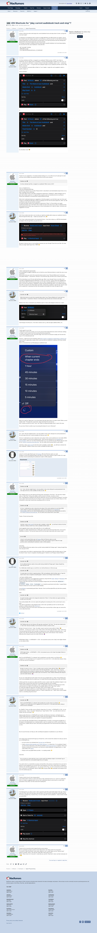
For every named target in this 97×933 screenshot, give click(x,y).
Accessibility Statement (18, 920)
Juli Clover (9, 894)
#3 (66, 173)
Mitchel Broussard (10, 899)
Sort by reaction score (24, 25)
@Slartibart (37, 606)
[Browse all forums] (86, 11)
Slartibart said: (23, 181)
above (32, 748)
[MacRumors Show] (76, 3)
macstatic (10, 25)
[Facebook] (78, 3)
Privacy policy (9, 920)
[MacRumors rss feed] (87, 3)
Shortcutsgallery (22, 440)
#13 (66, 646)
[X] (83, 3)
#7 (66, 327)
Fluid (7, 923)
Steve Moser (9, 913)
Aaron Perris (50, 913)
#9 (66, 451)
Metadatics (62, 578)
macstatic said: (23, 294)
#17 (66, 845)
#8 (66, 431)
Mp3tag (56, 578)
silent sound (30, 444)
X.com (10, 892)
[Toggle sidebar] (90, 11)
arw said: (22, 536)
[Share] (64, 31)
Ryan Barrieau (51, 908)
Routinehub (58, 439)
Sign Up (80, 36)
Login (80, 39)
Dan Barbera (9, 908)
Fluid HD (10, 923)
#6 (66, 291)
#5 (66, 268)
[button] (17, 8)
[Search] (88, 11)
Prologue (39, 454)
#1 (66, 31)
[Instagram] (81, 3)
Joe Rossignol (51, 894)
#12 (66, 618)
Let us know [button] (69, 3)
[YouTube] (85, 3)
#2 (66, 57)
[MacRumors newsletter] (90, 3)
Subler (52, 578)
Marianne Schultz (51, 903)
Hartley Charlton (10, 903)
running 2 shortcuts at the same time (31, 442)
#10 (66, 483)
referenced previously (51, 745)
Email (7, 892)
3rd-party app (42, 742)
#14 (66, 696)
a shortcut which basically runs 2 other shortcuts (36, 744)
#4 (66, 212)
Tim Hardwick (51, 899)
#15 (66, 774)
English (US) (87, 921)
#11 (66, 558)
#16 (66, 789)
